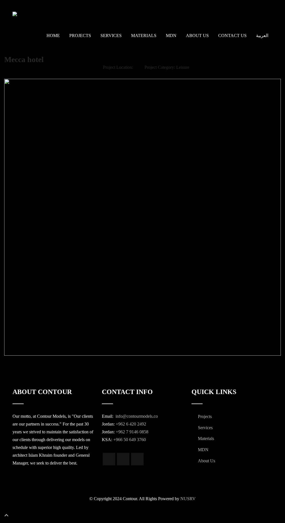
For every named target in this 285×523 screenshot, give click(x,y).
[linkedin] (137, 459)
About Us (197, 35)
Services (111, 35)
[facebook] (109, 459)
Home (53, 35)
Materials (143, 35)
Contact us (232, 35)
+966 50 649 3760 (129, 439)
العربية (262, 35)
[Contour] (43, 14)
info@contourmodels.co (136, 416)
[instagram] (123, 459)
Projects (80, 35)
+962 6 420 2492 (131, 424)
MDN (171, 35)
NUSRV (188, 498)
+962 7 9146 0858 (132, 431)
